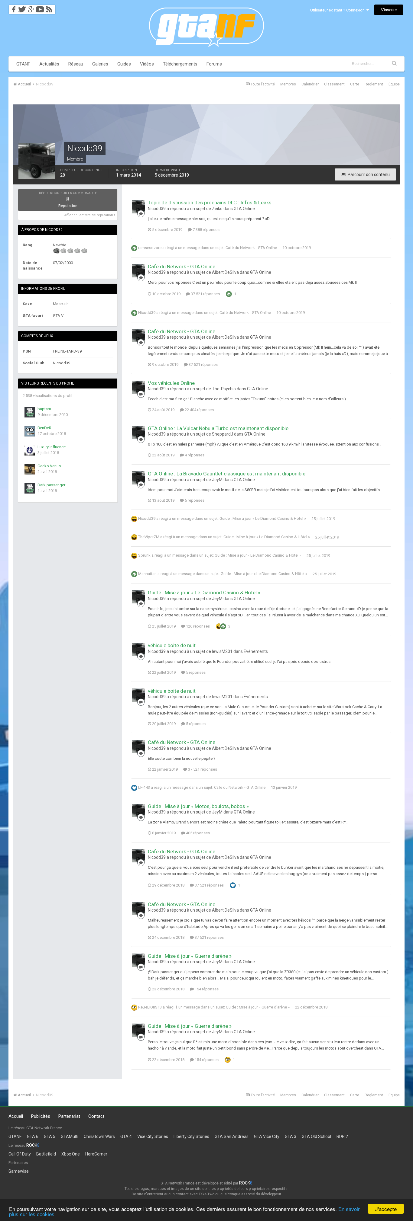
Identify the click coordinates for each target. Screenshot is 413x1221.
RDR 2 (342, 1136)
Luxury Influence (51, 447)
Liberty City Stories (191, 1136)
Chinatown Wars (99, 1136)
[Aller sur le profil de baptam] (29, 412)
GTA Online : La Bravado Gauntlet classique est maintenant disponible (226, 474)
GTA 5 (49, 1136)
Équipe (394, 84)
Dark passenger (51, 485)
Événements (256, 651)
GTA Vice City (266, 1136)
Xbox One (70, 1154)
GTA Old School (316, 1136)
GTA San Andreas (232, 1136)
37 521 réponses (205, 294)
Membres (288, 84)
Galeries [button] (100, 64)
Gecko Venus (49, 466)
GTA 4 (126, 1136)
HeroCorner (96, 1154)
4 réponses (194, 455)
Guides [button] (124, 64)
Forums (214, 64)
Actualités (49, 64)
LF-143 (144, 787)
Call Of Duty (19, 1154)
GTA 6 (32, 1136)
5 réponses (194, 500)
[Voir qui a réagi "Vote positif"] (229, 293)
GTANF (23, 64)
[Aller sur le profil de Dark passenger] (29, 488)
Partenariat (69, 1116)
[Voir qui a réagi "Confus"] (227, 1059)
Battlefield (46, 1154)
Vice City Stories (152, 1136)
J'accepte (386, 1209)
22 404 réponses (199, 410)
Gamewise (18, 1171)
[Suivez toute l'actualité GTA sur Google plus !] (31, 7)
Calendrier (310, 84)
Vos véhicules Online (171, 383)
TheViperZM (148, 537)
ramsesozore (149, 247)
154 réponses (206, 989)
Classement (334, 84)
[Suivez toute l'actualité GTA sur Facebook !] (12, 7)
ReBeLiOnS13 (150, 1007)
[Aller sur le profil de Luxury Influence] (29, 450)
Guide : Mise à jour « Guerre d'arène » (190, 956)
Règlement (374, 84)
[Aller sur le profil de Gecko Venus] (29, 469)
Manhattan (147, 574)
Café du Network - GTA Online (251, 247)
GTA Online (244, 208)
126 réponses (197, 626)
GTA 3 (290, 1136)
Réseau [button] (75, 64)
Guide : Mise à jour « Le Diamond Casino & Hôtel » (263, 518)
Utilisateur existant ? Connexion (338, 10)
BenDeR (44, 428)
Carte (354, 84)
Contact (96, 1116)
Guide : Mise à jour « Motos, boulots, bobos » (198, 806)
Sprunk (144, 555)
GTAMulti (69, 1136)
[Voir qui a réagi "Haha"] (219, 626)
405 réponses (197, 833)
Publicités (40, 1116)
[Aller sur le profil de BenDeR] (29, 431)
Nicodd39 (146, 312)
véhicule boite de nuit (172, 645)
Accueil (15, 1116)
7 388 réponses (206, 229)
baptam (44, 409)
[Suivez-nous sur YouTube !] (40, 7)
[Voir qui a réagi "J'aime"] (232, 885)
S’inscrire (389, 10)
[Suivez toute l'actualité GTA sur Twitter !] (22, 7)
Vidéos (147, 64)
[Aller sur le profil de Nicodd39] (138, 206)
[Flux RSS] (50, 7)
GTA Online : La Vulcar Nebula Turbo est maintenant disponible (218, 428)
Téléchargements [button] (180, 64)
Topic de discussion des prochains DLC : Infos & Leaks (210, 203)
